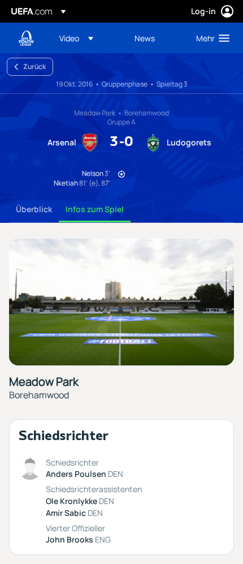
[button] (76, 37)
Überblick (34, 209)
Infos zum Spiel (95, 209)
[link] (144, 37)
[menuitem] (87, 37)
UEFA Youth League (26, 38)
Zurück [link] (34, 66)
